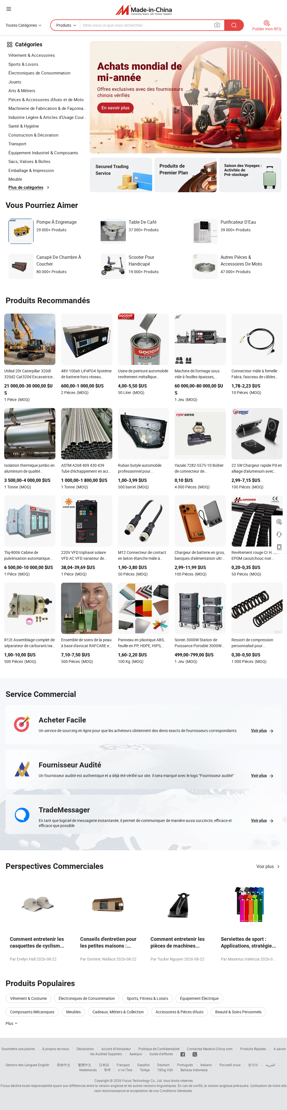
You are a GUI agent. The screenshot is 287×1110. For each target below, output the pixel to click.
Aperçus (135, 1054)
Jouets (14, 82)
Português (185, 1065)
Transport (17, 143)
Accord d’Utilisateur (116, 1048)
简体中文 (63, 1065)
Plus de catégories (25, 187)
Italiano (206, 1065)
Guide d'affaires (161, 1054)
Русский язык (229, 1065)
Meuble (15, 179)
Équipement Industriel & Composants (43, 152)
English (43, 1065)
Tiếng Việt (165, 1070)
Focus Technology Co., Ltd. (142, 1080)
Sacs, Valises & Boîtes (29, 161)
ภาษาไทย (125, 1070)
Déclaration (85, 1048)
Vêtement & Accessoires (31, 55)
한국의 (253, 1065)
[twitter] (195, 1054)
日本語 (104, 1065)
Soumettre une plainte (18, 1048)
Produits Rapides (253, 1048)
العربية (270, 1065)
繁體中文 (84, 1065)
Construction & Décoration (33, 135)
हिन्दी (107, 1070)
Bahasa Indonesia (194, 1070)
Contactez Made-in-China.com (210, 1048)
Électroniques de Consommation (39, 73)
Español (143, 1065)
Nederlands (88, 1070)
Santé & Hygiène (23, 126)
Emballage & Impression (31, 170)
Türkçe (145, 1070)
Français (123, 1065)
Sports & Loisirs (23, 64)
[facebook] (182, 1054)
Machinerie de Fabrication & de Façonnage (47, 108)
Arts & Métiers (21, 90)
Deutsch (163, 1065)
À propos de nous (55, 1048)
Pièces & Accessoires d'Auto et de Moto (46, 99)
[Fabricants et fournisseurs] (143, 9)
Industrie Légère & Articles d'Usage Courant (47, 117)
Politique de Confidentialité (158, 1048)
